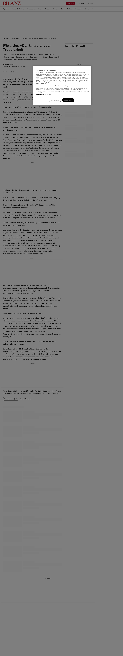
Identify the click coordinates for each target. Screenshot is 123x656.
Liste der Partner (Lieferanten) (43, 94)
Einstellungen (55, 100)
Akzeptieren (68, 100)
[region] (62, 85)
